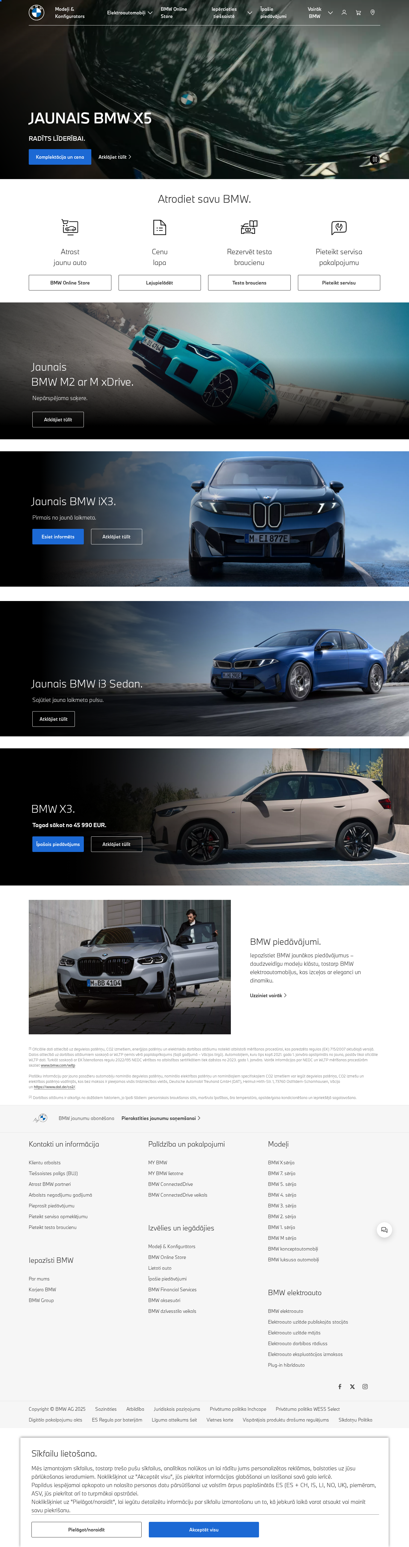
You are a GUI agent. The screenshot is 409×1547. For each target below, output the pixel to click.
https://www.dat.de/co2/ (54, 1086)
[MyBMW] (344, 12)
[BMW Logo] (36, 12)
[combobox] (384, 1230)
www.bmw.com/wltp (58, 1065)
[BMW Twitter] (352, 1387)
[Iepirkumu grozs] (359, 12)
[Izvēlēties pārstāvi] (373, 12)
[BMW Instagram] (364, 1387)
